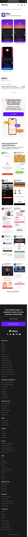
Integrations (4, 414)
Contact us (4, 513)
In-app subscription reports (8, 374)
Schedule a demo (13, 324)
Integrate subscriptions (7, 443)
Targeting (3, 393)
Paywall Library (6, 9)
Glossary (3, 354)
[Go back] (2, 10)
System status (5, 524)
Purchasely (4, 486)
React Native (4, 462)
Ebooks (3, 345)
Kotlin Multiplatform (6, 469)
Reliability (3, 408)
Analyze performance (6, 448)
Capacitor (3, 471)
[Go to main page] (5, 5)
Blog (2, 343)
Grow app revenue (6, 445)
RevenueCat (4, 484)
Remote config (5, 397)
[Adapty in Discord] (13, 334)
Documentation (5, 356)
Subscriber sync (5, 406)
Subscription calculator (7, 369)
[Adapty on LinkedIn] (10, 334)
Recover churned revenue (7, 450)
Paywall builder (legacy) (7, 384)
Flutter (3, 465)
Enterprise (3, 437)
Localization (4, 395)
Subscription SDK (5, 403)
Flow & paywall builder (7, 382)
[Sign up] (19, 5)
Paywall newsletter (6, 360)
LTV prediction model (6, 503)
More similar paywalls (13, 291)
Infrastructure (5, 401)
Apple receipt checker (6, 367)
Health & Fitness (15, 9)
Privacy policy (4, 520)
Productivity (18, 15)
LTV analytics (4, 499)
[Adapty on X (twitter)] (7, 334)
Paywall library (5, 358)
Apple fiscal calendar (6, 365)
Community (4, 376)
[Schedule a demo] (22, 5)
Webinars (3, 349)
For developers (5, 420)
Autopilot (3, 391)
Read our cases (5, 452)
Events (3, 352)
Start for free (13, 319)
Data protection (5, 522)
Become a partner (6, 529)
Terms (2, 518)
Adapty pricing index (6, 363)
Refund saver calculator (7, 372)
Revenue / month (6, 80)
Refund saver (4, 412)
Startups (3, 433)
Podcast (3, 347)
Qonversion (4, 488)
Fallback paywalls (5, 410)
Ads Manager (4, 505)
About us (3, 511)
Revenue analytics (6, 496)
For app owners (5, 425)
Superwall (3, 491)
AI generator (4, 386)
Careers (3, 516)
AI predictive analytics (7, 501)
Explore (13, 114)
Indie (2, 431)
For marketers (4, 423)
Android (3, 460)
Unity (2, 474)
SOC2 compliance (5, 527)
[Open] (24, 5)
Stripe (2, 476)
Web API (3, 478)
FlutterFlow (4, 467)
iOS (2, 458)
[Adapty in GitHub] (16, 334)
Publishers (3, 435)
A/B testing (4, 389)
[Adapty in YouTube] (19, 334)
